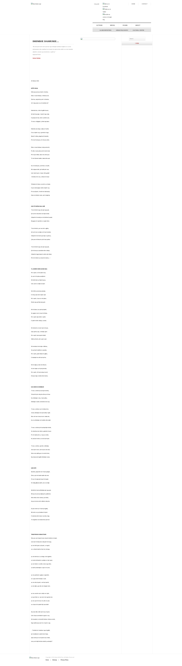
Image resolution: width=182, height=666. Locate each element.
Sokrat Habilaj (36, 58)
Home (133, 4)
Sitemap (54, 660)
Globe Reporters (105, 30)
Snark (125, 25)
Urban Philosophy (122, 30)
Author (99, 25)
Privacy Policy (64, 660)
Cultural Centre (138, 30)
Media (112, 25)
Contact (144, 4)
